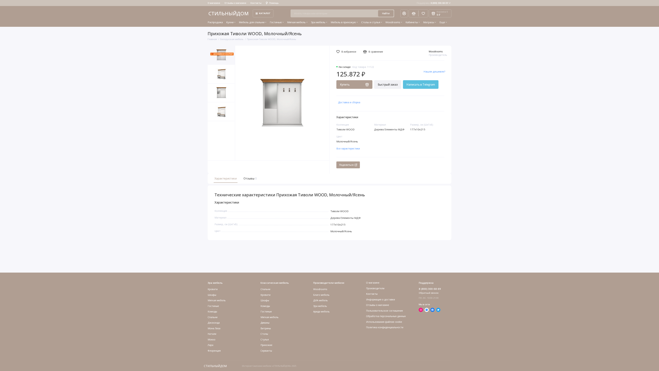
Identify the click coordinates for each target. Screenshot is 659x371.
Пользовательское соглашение (384, 310)
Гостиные (276, 22)
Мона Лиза (214, 328)
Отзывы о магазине (235, 2)
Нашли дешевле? (434, 71)
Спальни (265, 289)
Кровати (213, 289)
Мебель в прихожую (343, 22)
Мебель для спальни (251, 22)
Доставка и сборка (349, 102)
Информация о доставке (380, 299)
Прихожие (266, 345)
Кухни (230, 22)
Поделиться (346, 164)
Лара (210, 345)
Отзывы (250, 178)
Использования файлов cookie (384, 321)
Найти (386, 13)
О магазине (214, 2)
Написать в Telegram (420, 84)
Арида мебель (321, 311)
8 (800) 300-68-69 (432, 2)
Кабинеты (412, 22)
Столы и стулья (370, 22)
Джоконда (214, 322)
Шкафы (212, 294)
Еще (442, 22)
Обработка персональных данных (386, 316)
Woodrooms (392, 22)
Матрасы (428, 22)
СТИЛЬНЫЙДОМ (228, 13)
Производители (375, 288)
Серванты (266, 350)
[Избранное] (423, 13)
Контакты (256, 2)
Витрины (266, 328)
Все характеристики (348, 148)
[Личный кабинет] (404, 13)
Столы (264, 333)
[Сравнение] (413, 13)
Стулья (265, 339)
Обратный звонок (429, 292)
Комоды (212, 311)
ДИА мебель (320, 300)
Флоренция (214, 350)
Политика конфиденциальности (384, 327)
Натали (212, 333)
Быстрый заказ (388, 84)
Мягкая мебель (296, 22)
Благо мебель (321, 294)
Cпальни (212, 317)
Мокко (211, 339)
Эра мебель (318, 22)
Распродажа (215, 22)
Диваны (265, 322)
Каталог (264, 13)
